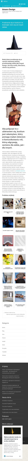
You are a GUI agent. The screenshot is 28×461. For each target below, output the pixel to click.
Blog (3, 331)
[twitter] (21, 4)
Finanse (4, 337)
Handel (3, 341)
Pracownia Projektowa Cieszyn (9, 403)
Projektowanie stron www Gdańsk (9, 412)
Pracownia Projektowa (7, 406)
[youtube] (24, 4)
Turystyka (4, 351)
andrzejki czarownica (20, 170)
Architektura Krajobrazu (7, 400)
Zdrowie (4, 355)
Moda (3, 344)
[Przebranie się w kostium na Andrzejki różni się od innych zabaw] (14, 42)
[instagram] (23, 4)
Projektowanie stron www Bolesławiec (10, 409)
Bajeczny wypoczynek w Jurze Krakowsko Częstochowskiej (15, 315)
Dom (3, 334)
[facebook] (19, 4)
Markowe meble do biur (9, 312)
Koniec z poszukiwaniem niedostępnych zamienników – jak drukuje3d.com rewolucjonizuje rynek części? (11, 371)
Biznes (16, 53)
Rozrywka (4, 348)
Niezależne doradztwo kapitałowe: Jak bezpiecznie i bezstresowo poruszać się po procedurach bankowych (11, 387)
